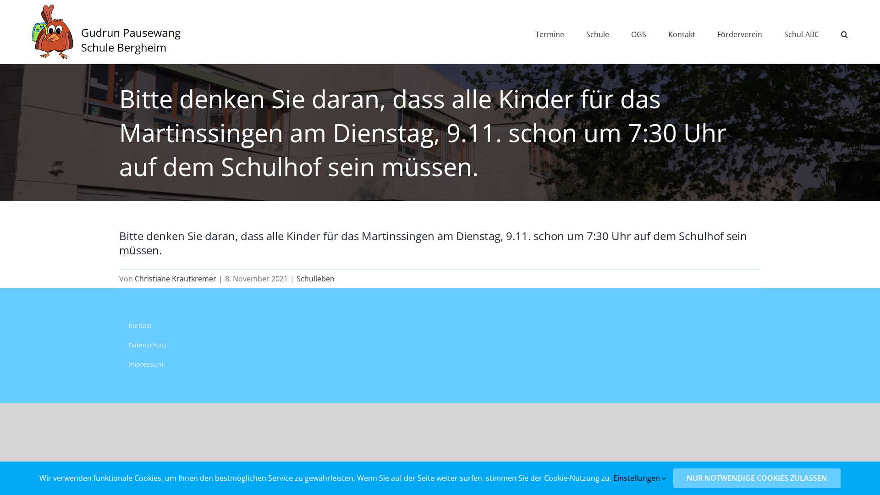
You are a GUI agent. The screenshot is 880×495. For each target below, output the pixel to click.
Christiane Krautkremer (175, 279)
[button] (844, 32)
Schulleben (316, 279)
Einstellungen (637, 478)
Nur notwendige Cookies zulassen (757, 478)
